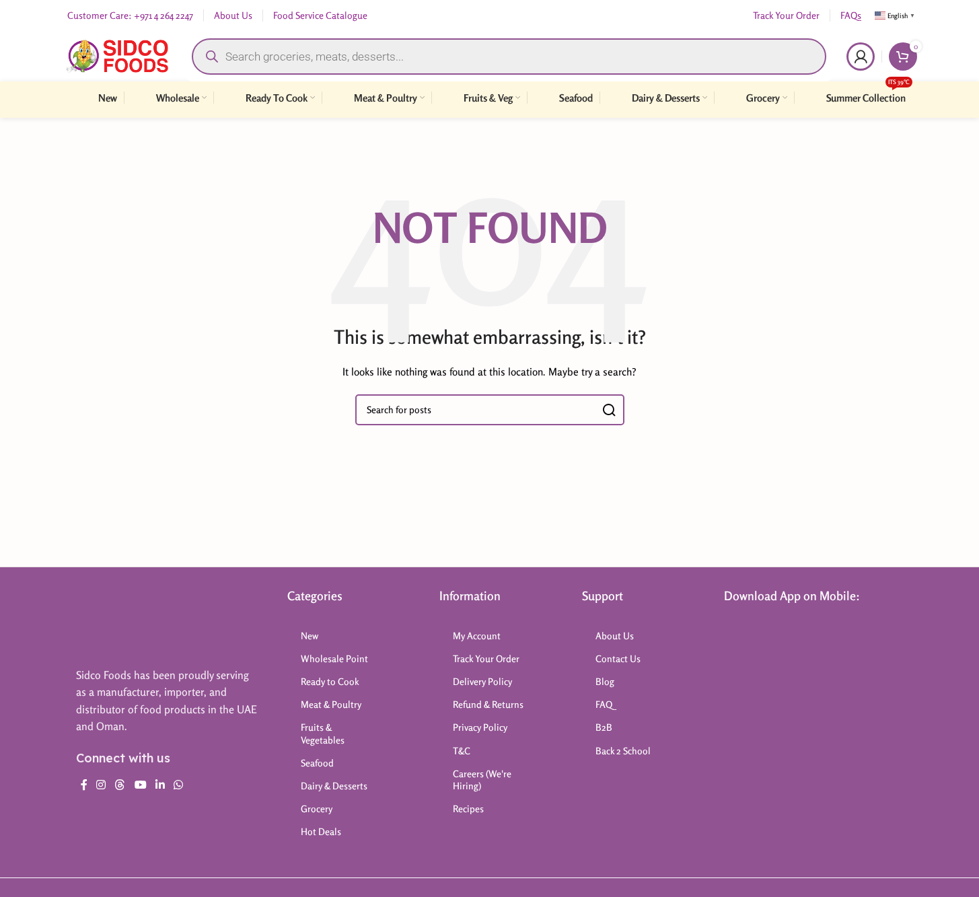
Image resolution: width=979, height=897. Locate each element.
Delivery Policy (482, 681)
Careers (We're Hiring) (482, 779)
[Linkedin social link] (160, 785)
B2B (603, 727)
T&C (461, 750)
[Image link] (129, 620)
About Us (614, 635)
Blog (604, 681)
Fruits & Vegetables (323, 733)
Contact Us (618, 658)
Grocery (316, 808)
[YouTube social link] (140, 785)
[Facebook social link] (84, 785)
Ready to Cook (330, 681)
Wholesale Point (334, 658)
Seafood (317, 762)
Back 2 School (623, 750)
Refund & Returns (488, 704)
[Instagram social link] (101, 785)
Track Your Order (486, 658)
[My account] (860, 56)
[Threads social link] (120, 785)
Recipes (468, 808)
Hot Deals (321, 831)
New (309, 635)
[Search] (608, 409)
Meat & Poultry (331, 704)
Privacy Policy (480, 727)
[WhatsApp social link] (179, 785)
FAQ (603, 704)
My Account (477, 635)
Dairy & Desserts (334, 785)
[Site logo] (117, 55)
